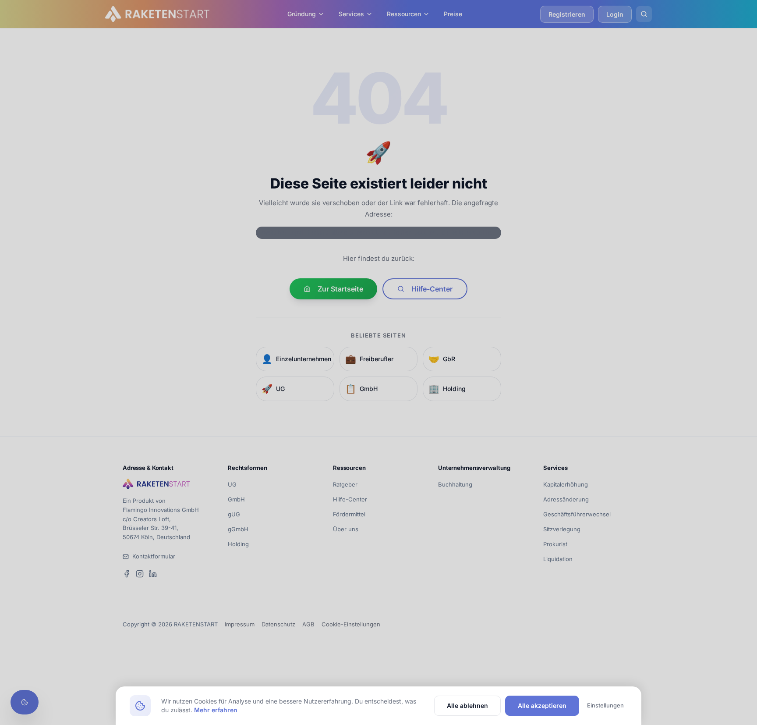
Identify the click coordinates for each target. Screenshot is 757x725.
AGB (308, 624)
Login (614, 14)
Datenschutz (278, 624)
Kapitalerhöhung (565, 484)
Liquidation (558, 558)
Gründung (301, 14)
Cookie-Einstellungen (351, 624)
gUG (234, 514)
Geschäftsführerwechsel (577, 514)
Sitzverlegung (561, 529)
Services (351, 14)
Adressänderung (566, 499)
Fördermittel (349, 514)
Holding (238, 543)
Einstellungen (605, 705)
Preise (453, 14)
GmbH (236, 499)
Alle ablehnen (467, 705)
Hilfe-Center (432, 288)
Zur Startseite (340, 288)
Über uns (345, 529)
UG (232, 484)
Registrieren (566, 14)
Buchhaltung (455, 484)
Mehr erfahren (215, 710)
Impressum (240, 624)
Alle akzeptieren (542, 705)
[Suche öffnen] (644, 14)
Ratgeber (345, 484)
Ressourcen (404, 14)
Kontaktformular (153, 556)
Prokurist (555, 543)
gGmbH (238, 529)
